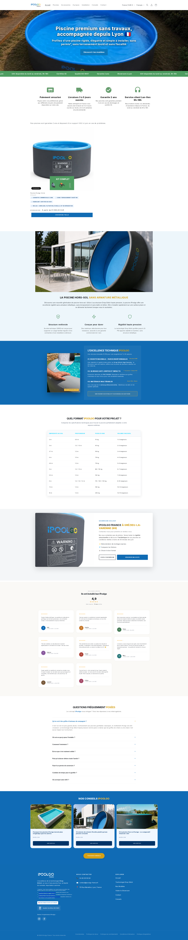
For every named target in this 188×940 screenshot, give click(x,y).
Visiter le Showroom (123, 890)
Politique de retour (92, 934)
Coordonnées (79, 934)
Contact (118, 895)
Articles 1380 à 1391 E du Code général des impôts (49, 896)
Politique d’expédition (144, 934)
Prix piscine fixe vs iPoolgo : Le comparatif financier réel (134, 832)
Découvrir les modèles (94, 52)
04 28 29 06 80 (83, 878)
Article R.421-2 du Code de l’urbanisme (47, 892)
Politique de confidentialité (109, 934)
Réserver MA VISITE (132, 557)
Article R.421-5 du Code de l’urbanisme (47, 894)
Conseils (119, 899)
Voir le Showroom (107, 557)
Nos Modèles (120, 886)
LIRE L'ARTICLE (51, 843)
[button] (147, 5)
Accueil (118, 878)
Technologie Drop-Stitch (124, 882)
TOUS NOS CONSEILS (94, 855)
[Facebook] (44, 919)
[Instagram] (39, 919)
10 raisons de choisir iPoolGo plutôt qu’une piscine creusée (91, 832)
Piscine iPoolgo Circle (37, 193)
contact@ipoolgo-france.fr (87, 883)
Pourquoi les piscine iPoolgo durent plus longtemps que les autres (48, 832)
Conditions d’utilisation (127, 934)
